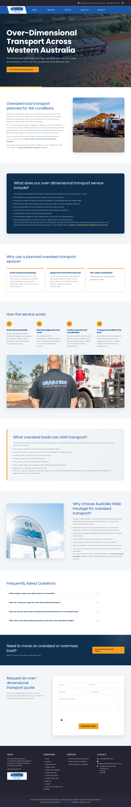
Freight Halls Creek (52, 778)
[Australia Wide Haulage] (17, 10)
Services (51, 10)
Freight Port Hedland (52, 770)
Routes (68, 10)
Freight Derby (50, 767)
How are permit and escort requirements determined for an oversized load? (43, 612)
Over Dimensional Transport (79, 759)
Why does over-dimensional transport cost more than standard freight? (41, 621)
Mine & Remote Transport (78, 761)
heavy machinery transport (29, 147)
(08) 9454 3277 (115, 3)
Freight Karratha (51, 773)
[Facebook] (123, 3)
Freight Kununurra (51, 775)
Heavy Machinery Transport (78, 764)
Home (34, 10)
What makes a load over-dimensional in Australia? (32, 593)
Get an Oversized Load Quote (21, 69)
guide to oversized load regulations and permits (89, 225)
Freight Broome (50, 764)
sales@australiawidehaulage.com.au (93, 3)
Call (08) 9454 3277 (106, 759)
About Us (85, 10)
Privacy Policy (66, 802)
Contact (101, 10)
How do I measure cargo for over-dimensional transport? (35, 602)
